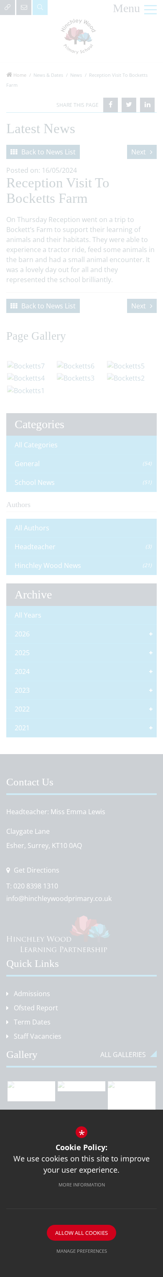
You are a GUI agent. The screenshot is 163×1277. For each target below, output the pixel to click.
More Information (82, 1184)
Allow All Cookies (81, 1233)
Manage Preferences (81, 1251)
